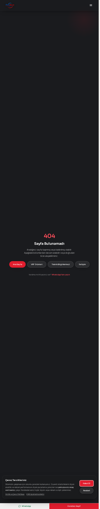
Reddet (86, 490)
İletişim (82, 264)
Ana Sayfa (17, 264)
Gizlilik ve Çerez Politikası (14, 494)
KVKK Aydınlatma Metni (35, 494)
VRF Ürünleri (36, 264)
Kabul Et (86, 483)
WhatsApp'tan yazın (61, 274)
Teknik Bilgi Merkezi (61, 264)
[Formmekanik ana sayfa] (10, 5)
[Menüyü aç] (90, 5)
